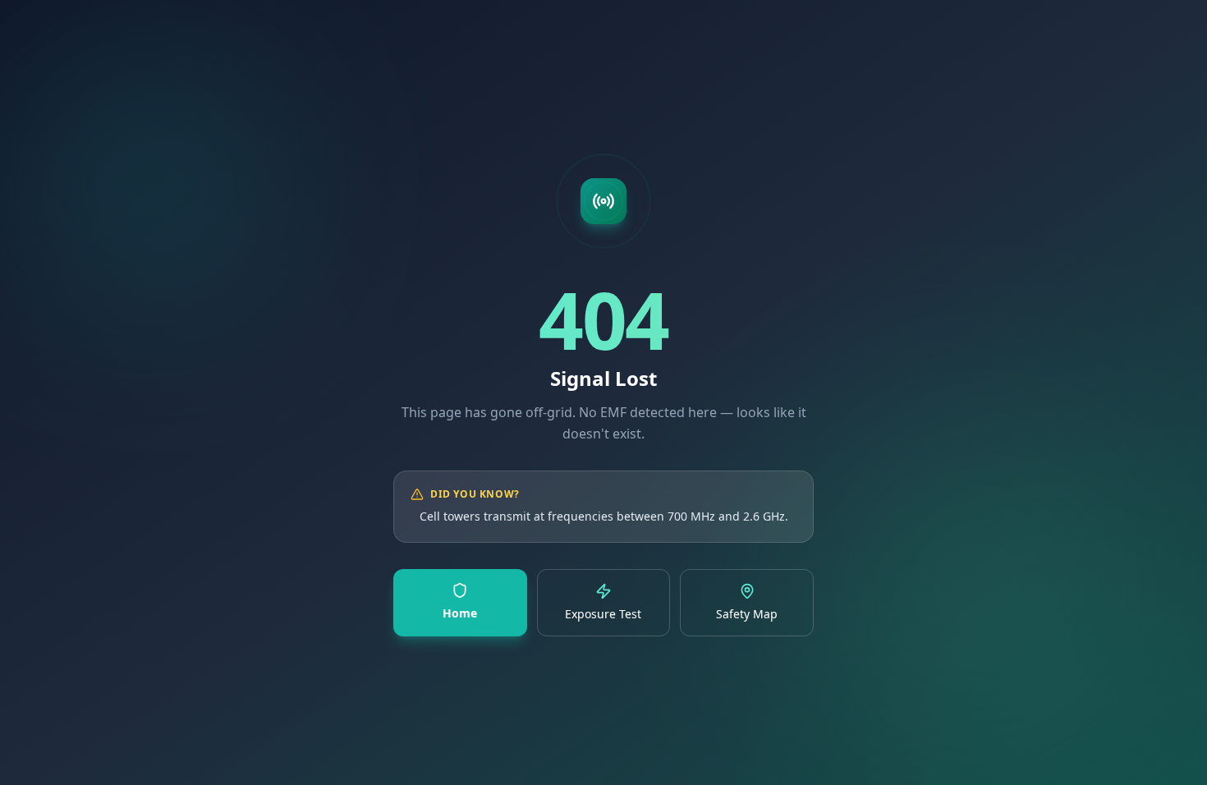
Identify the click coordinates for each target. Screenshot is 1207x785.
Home (460, 613)
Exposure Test (603, 614)
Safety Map (747, 614)
